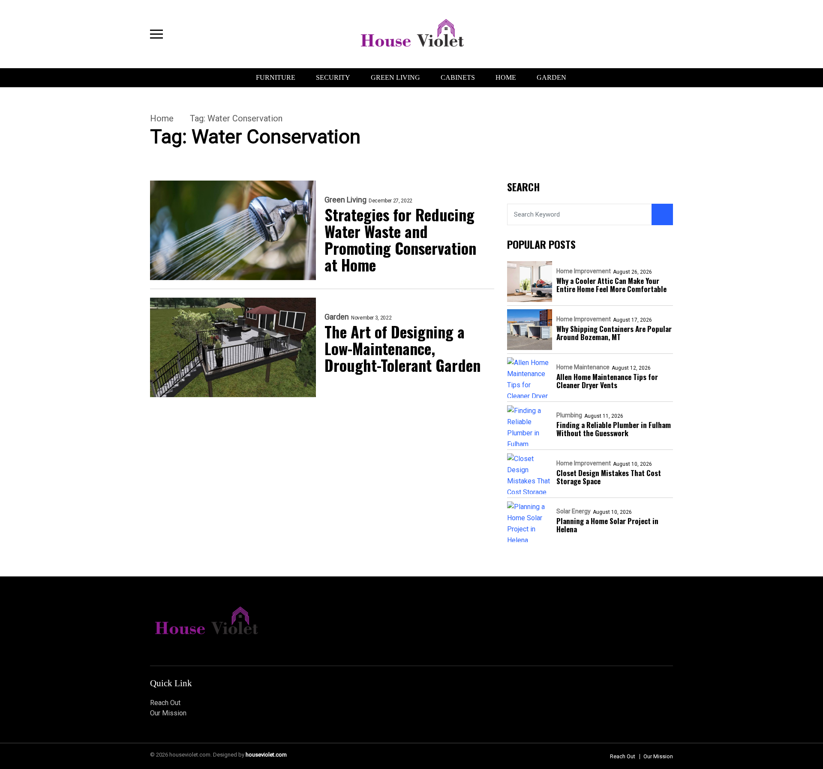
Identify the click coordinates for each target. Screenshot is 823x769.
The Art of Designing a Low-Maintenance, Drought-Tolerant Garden (402, 348)
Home (506, 77)
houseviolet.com (266, 754)
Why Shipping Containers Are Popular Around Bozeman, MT (614, 333)
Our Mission (168, 713)
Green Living (395, 77)
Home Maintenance (583, 367)
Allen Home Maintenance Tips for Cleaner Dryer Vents (607, 381)
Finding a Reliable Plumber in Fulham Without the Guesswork (613, 429)
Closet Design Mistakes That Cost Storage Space (608, 477)
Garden (551, 77)
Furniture (275, 77)
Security (333, 77)
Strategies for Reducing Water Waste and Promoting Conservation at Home (400, 239)
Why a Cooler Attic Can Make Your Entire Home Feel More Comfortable (611, 285)
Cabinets (458, 77)
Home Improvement (583, 271)
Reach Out (165, 703)
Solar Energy (573, 511)
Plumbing (569, 415)
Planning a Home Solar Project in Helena (607, 525)
